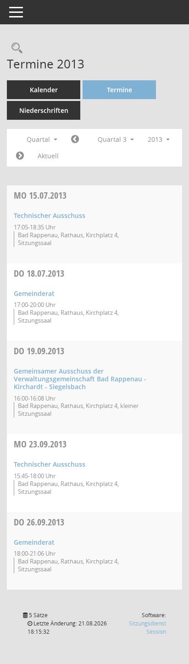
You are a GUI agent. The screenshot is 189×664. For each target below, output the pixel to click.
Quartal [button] (39, 139)
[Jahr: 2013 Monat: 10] (20, 156)
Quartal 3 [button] (113, 139)
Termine (119, 89)
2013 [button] (156, 139)
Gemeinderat (34, 293)
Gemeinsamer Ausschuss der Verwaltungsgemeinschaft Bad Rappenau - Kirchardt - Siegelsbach (80, 379)
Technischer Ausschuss (49, 215)
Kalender (44, 89)
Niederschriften (43, 110)
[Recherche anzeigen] (14, 48)
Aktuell (48, 155)
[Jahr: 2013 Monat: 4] (75, 139)
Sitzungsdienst (147, 627)
